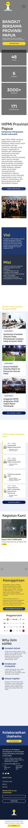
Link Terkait (14, 825)
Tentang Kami (14, 43)
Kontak (4, 787)
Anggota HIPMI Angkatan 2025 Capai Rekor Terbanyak (11, 402)
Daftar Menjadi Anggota (14, 609)
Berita (4, 784)
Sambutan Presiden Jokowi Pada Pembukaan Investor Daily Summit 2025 (13, 338)
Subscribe (14, 801)
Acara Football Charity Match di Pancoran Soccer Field (11, 370)
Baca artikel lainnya (14, 413)
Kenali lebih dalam (13, 189)
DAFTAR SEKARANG (14, 741)
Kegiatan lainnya (14, 502)
